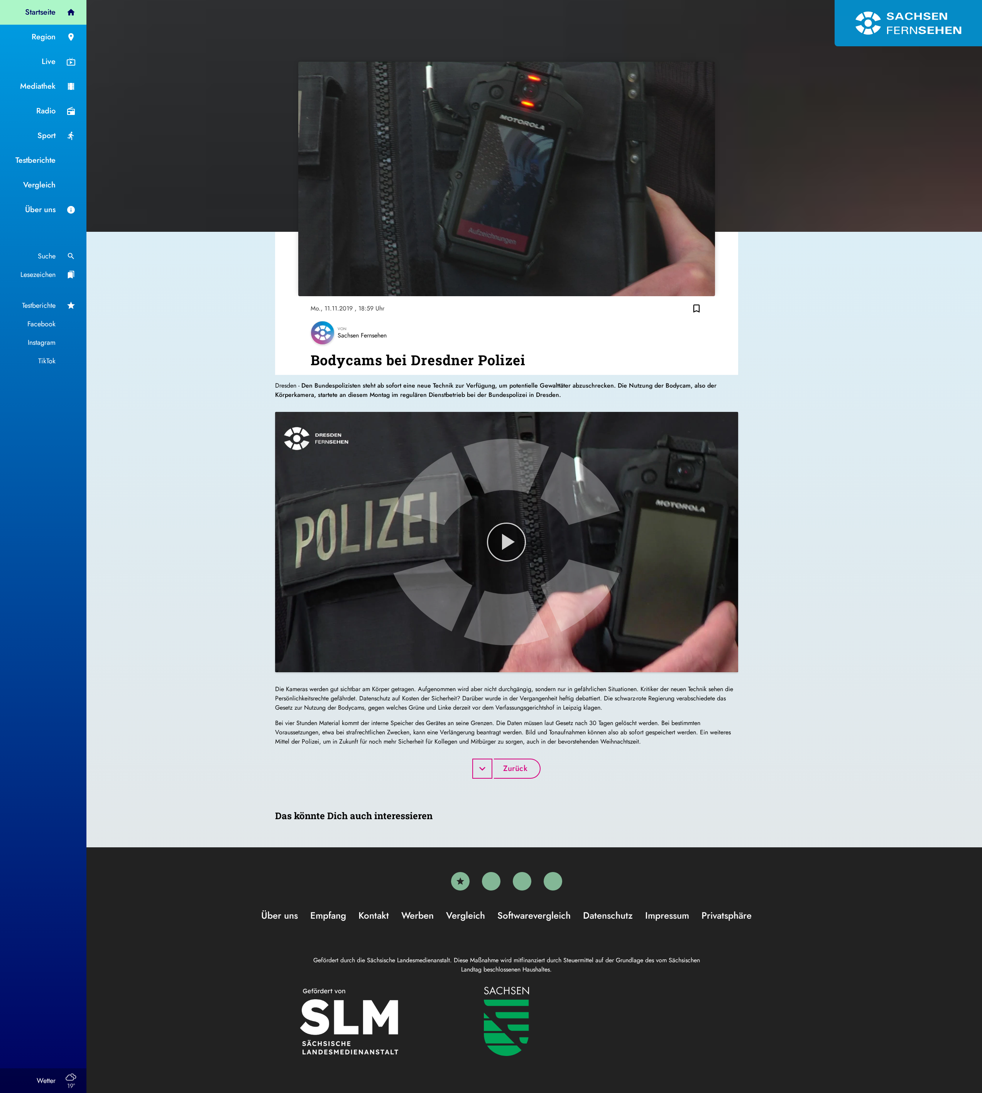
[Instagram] (522, 881)
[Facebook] (491, 881)
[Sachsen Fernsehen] (908, 23)
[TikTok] (553, 881)
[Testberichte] (460, 881)
